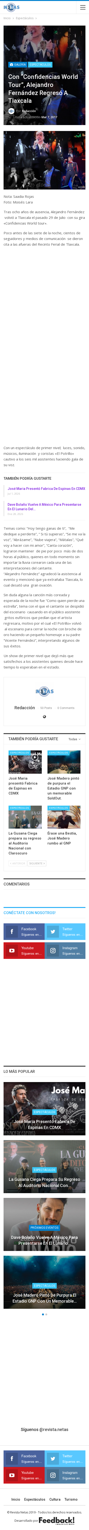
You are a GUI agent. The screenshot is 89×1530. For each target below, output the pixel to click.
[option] (44, 1197)
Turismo (71, 1499)
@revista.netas (53, 1429)
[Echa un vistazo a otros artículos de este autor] (44, 691)
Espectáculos (40, 64)
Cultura (55, 1499)
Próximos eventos (44, 1227)
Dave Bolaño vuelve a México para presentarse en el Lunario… (44, 1240)
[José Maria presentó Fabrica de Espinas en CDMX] (25, 762)
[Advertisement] (44, 297)
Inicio (15, 1499)
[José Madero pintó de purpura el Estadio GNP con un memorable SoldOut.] (64, 762)
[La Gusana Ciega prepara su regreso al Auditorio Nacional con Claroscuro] (25, 817)
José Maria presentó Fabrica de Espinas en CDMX (46, 489)
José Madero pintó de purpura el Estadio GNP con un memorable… (45, 1298)
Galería (20, 64)
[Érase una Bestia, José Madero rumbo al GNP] (64, 817)
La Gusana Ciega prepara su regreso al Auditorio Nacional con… (44, 1182)
